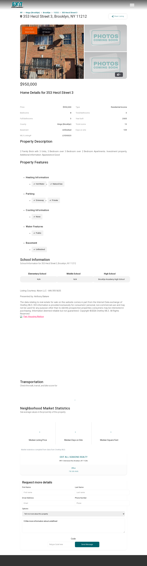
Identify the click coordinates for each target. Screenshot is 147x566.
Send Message (87, 544)
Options (25, 509)
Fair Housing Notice (34, 316)
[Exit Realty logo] (17, 5)
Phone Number (81, 498)
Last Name (79, 487)
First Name (26, 487)
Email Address (28, 498)
